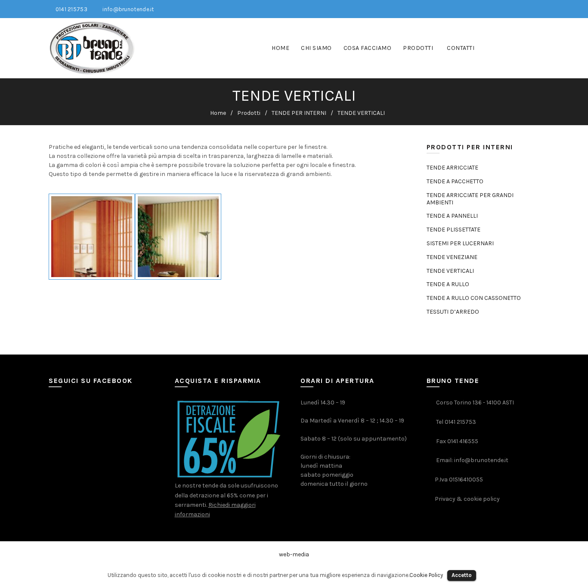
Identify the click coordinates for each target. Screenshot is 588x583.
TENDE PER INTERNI (299, 113)
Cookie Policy (426, 575)
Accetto (462, 575)
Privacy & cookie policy (467, 499)
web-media (294, 554)
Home (280, 48)
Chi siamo (316, 48)
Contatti (460, 48)
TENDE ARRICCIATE (452, 167)
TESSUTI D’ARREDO (453, 311)
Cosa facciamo (368, 48)
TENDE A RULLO (448, 284)
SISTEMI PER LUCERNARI (460, 243)
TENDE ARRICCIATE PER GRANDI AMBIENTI (470, 198)
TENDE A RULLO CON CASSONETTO (474, 298)
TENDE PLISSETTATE (453, 229)
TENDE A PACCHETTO (455, 181)
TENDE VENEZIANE (452, 257)
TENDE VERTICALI (450, 271)
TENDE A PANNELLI (452, 215)
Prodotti (418, 48)
